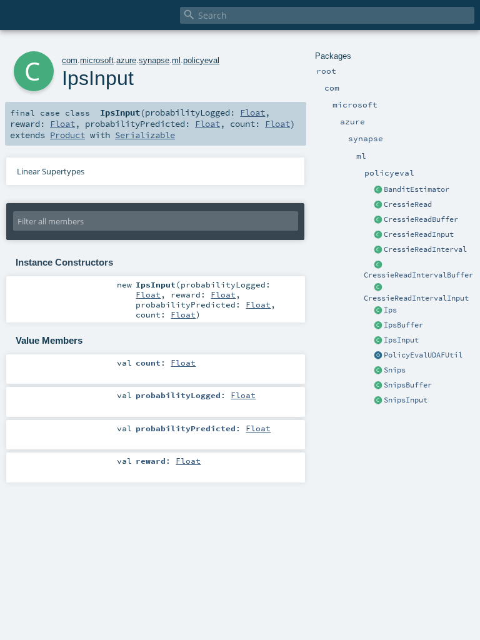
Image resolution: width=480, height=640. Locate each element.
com (70, 60)
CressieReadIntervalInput (416, 298)
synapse (154, 60)
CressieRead (408, 204)
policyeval (201, 60)
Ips (390, 310)
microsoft (97, 60)
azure (126, 60)
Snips (395, 370)
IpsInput (401, 340)
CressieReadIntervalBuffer (418, 275)
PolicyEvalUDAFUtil (423, 355)
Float (252, 112)
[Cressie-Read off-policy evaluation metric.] (378, 205)
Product (67, 135)
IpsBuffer (403, 325)
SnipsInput (406, 400)
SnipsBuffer (408, 385)
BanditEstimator (416, 189)
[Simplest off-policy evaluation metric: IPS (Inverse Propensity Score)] (378, 311)
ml (176, 60)
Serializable (145, 135)
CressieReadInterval (425, 249)
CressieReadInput (419, 234)
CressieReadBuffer (421, 219)
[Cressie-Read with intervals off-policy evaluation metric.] (378, 250)
